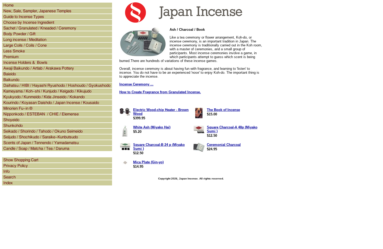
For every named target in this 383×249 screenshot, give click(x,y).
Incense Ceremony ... (136, 84)
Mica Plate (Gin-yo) (148, 162)
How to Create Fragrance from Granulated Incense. (160, 92)
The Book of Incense (223, 110)
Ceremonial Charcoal (224, 145)
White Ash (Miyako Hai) (151, 127)
